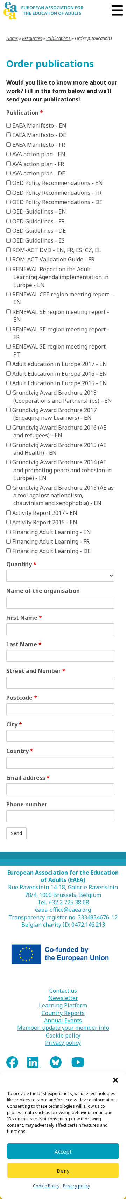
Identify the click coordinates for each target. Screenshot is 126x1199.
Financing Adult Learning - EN (51, 532)
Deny (63, 1170)
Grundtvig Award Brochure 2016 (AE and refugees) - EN (58, 431)
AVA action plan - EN (38, 154)
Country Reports (63, 1013)
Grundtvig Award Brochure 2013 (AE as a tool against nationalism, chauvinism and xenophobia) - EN (62, 495)
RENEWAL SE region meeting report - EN (60, 315)
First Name (24, 618)
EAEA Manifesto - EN (38, 125)
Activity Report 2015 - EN (44, 522)
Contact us (63, 991)
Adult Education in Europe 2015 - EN (59, 383)
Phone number (26, 804)
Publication (24, 112)
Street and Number (35, 671)
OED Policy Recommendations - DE (57, 202)
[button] (115, 1080)
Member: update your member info (63, 1028)
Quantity (21, 564)
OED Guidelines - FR (38, 221)
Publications (58, 38)
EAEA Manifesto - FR (38, 145)
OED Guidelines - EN (38, 211)
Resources (32, 38)
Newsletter (63, 998)
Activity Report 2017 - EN (44, 513)
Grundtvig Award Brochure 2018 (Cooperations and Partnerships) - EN (61, 396)
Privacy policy (76, 1186)
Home (12, 38)
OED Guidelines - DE (38, 231)
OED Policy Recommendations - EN (57, 183)
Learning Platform (63, 1005)
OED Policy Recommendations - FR (56, 192)
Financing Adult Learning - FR (50, 541)
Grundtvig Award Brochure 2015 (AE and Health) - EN (58, 449)
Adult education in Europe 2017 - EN (59, 364)
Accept (63, 1151)
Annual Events (63, 1020)
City (14, 724)
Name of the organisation (43, 591)
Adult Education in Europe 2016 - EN (59, 374)
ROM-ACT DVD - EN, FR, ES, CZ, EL (56, 250)
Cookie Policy (46, 1186)
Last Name (24, 644)
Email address (28, 778)
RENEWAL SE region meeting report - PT (60, 350)
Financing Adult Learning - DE (51, 551)
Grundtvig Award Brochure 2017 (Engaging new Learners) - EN (54, 414)
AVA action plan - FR (37, 164)
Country (19, 751)
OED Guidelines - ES (38, 240)
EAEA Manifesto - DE (38, 135)
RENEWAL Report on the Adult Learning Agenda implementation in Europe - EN (59, 277)
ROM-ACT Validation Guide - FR (52, 259)
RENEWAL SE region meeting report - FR (60, 333)
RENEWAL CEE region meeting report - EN (62, 298)
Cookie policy (63, 1035)
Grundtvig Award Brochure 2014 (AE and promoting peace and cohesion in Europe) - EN (61, 470)
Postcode (21, 698)
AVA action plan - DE (38, 173)
